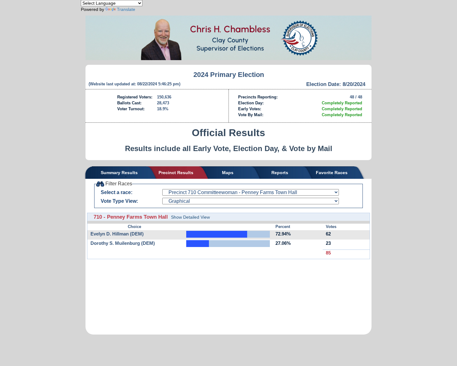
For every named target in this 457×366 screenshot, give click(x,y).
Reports (279, 172)
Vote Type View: (119, 201)
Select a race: (116, 192)
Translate (126, 9)
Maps (227, 172)
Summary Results (119, 172)
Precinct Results (176, 172)
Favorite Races (332, 172)
